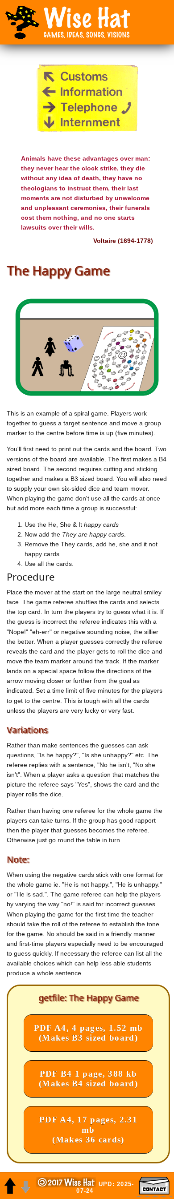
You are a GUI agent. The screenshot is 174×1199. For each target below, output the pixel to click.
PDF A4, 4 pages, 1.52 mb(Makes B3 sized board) (88, 1032)
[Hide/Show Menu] (22, 22)
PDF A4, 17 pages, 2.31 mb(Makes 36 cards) (88, 1129)
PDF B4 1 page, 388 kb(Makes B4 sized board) (88, 1078)
